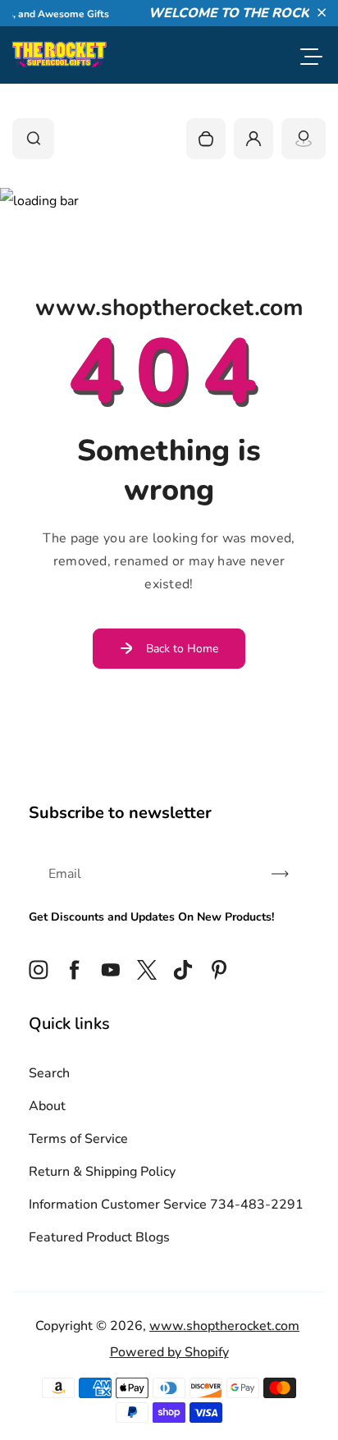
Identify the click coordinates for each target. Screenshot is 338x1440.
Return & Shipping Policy (102, 1172)
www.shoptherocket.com (224, 1326)
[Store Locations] (303, 138)
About (47, 1106)
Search (49, 1073)
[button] (321, 12)
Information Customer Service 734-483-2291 (166, 1204)
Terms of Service (78, 1139)
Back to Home (182, 648)
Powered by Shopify (169, 1352)
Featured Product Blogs (99, 1237)
